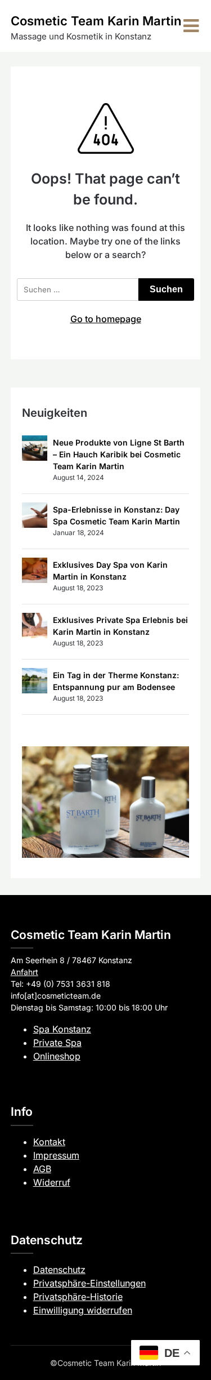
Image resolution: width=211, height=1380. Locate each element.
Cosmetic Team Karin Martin (96, 21)
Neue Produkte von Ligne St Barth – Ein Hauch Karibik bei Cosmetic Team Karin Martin (119, 454)
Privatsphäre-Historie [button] (78, 1296)
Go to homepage (105, 318)
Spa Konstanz (62, 1029)
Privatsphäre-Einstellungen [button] (89, 1283)
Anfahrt (24, 972)
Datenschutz (59, 1269)
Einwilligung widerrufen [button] (82, 1310)
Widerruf (51, 1182)
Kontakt (49, 1141)
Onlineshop (56, 1056)
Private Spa (57, 1042)
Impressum (56, 1155)
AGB (42, 1168)
